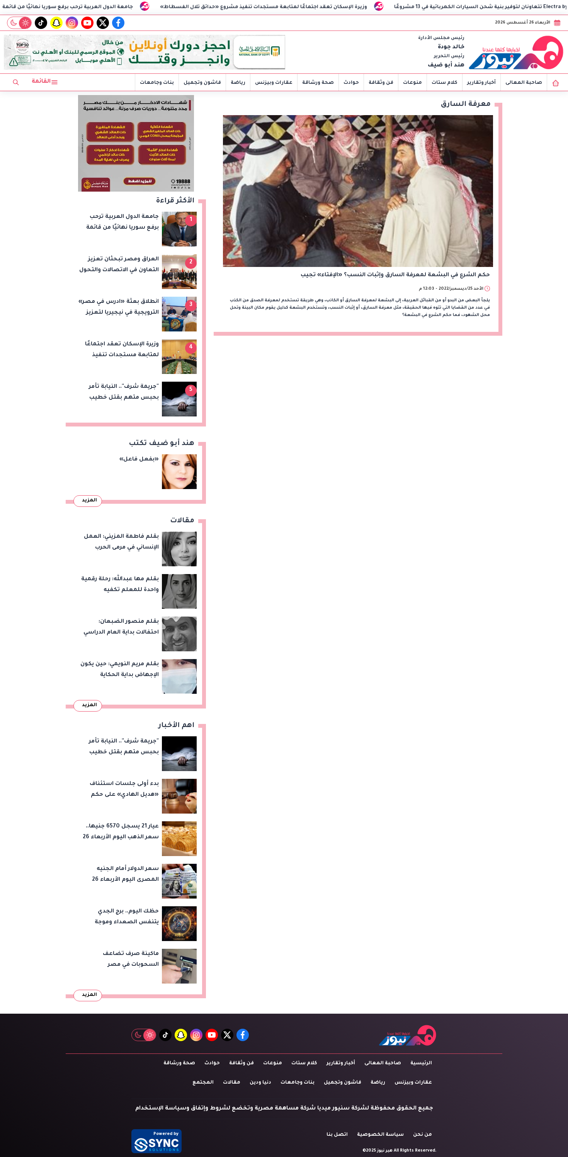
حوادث (351, 83)
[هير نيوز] (516, 52)
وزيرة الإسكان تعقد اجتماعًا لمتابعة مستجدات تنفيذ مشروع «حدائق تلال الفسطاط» (326, 7)
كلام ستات (444, 83)
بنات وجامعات (157, 83)
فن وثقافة (381, 83)
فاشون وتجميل (202, 83)
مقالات (231, 1083)
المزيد (89, 500)
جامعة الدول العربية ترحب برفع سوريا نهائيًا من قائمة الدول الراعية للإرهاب (105, 7)
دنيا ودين (260, 1083)
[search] (16, 82)
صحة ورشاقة (318, 83)
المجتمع (203, 1083)
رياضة (238, 83)
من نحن (422, 1135)
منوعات (412, 83)
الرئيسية (421, 1063)
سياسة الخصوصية (380, 1135)
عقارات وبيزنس (274, 83)
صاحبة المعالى (523, 83)
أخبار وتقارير (481, 83)
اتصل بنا (337, 1135)
